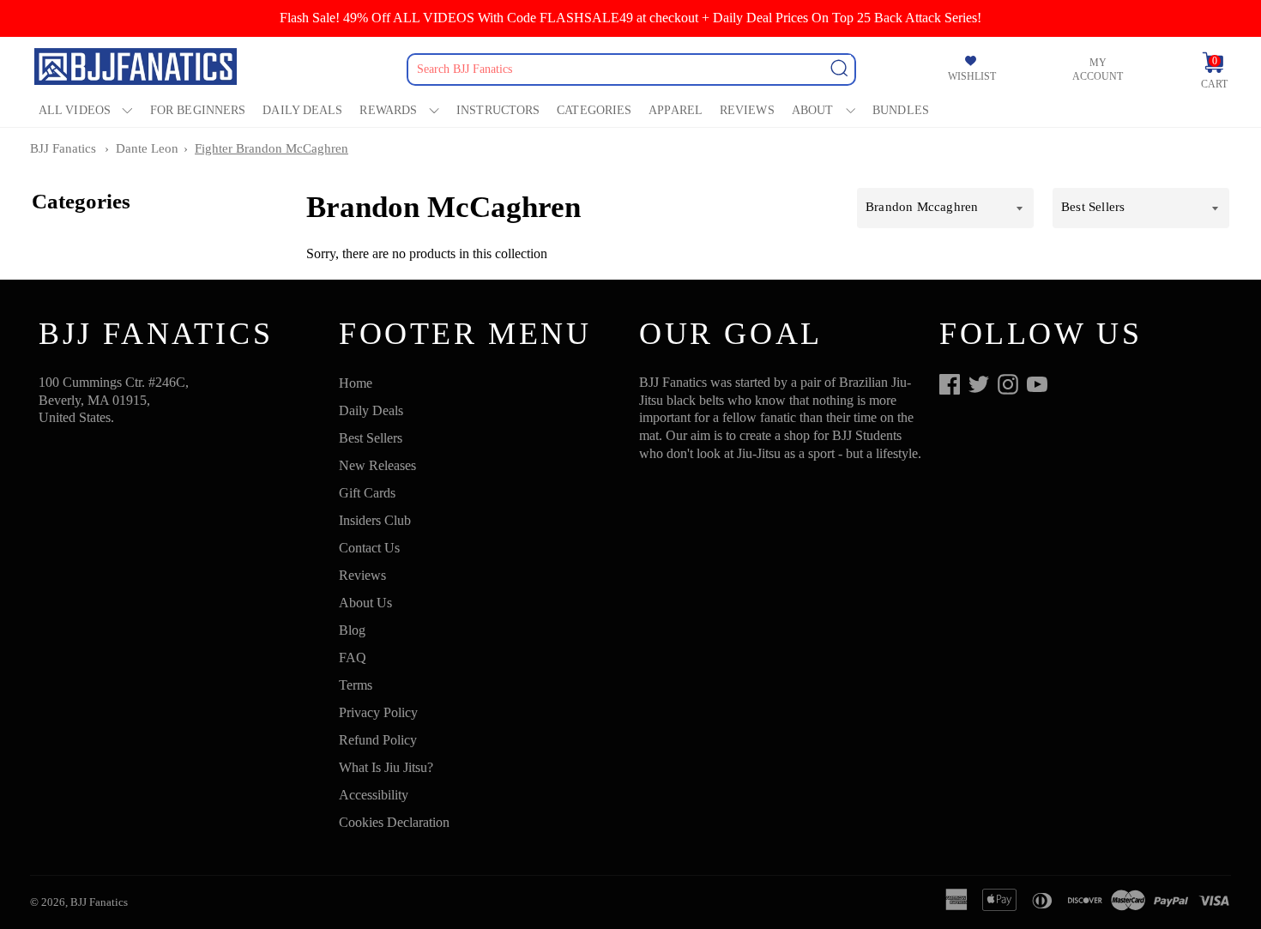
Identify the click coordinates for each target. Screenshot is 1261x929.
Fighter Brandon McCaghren (271, 148)
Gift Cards (367, 493)
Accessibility (373, 794)
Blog (352, 630)
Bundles (900, 110)
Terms (355, 685)
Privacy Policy (378, 712)
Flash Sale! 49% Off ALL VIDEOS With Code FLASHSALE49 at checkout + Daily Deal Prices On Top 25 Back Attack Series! (630, 17)
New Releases (377, 465)
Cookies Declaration (394, 822)
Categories (594, 110)
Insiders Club (375, 520)
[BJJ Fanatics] (137, 69)
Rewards (388, 110)
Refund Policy (378, 740)
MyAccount (1097, 69)
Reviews (747, 110)
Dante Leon (147, 148)
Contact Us (369, 547)
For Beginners (197, 110)
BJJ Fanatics (63, 148)
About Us (365, 602)
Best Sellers (370, 438)
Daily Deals (302, 110)
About (813, 110)
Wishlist (972, 76)
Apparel (676, 110)
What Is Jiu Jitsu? (386, 767)
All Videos (75, 110)
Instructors (498, 110)
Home (355, 383)
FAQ (352, 657)
